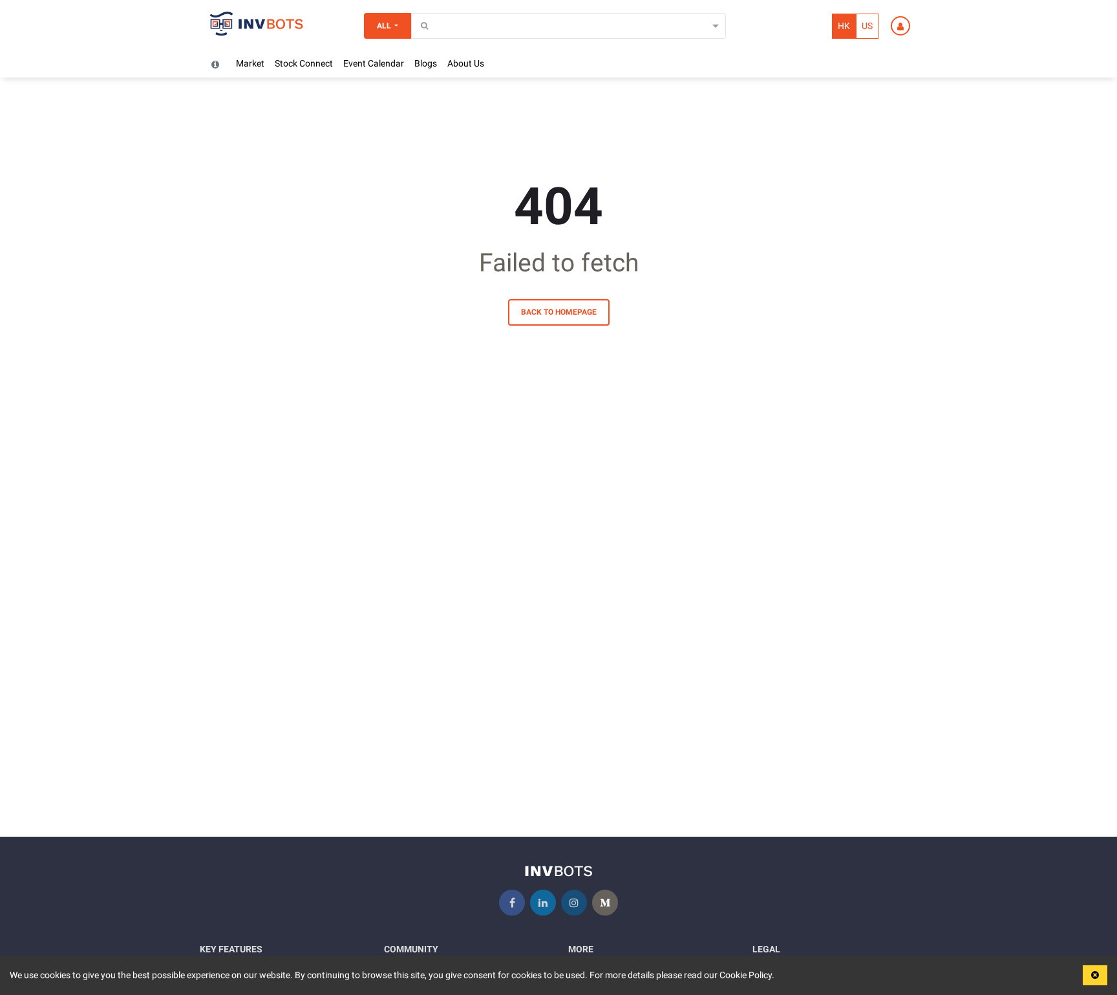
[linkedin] (543, 903)
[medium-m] (605, 903)
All (384, 25)
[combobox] (419, 26)
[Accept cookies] (1095, 975)
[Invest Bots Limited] (257, 25)
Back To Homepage (559, 312)
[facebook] (512, 903)
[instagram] (574, 903)
